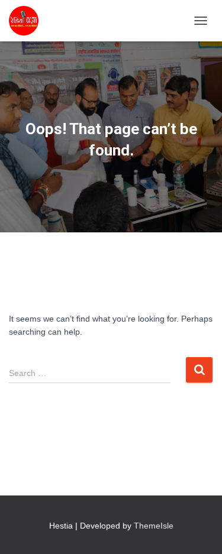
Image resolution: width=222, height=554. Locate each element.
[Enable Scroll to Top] (199, 530)
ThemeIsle (153, 525)
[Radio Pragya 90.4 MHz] (28, 20)
